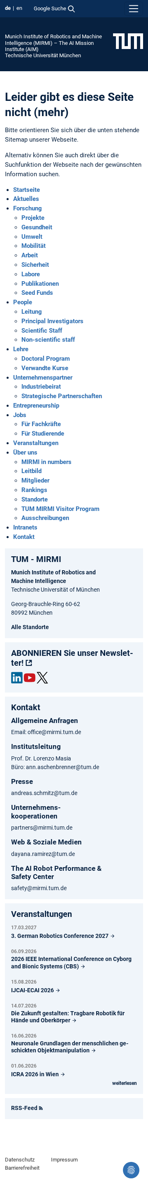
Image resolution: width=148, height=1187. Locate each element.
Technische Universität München (43, 55)
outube (29, 677)
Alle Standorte (30, 627)
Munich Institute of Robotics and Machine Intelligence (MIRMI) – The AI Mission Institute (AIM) (53, 42)
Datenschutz (20, 1160)
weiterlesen (124, 1083)
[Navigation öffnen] (133, 9)
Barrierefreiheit (22, 1168)
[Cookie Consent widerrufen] (131, 1170)
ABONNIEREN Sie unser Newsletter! (72, 658)
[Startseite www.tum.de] (128, 40)
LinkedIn (17, 677)
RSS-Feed (24, 1108)
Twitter (42, 677)
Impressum (64, 1160)
